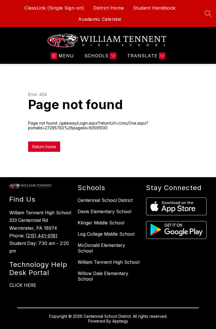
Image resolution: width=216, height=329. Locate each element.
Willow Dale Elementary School (103, 276)
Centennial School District (105, 200)
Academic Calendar (100, 19)
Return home (44, 146)
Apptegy (120, 321)
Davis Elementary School (104, 211)
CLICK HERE (22, 285)
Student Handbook (154, 8)
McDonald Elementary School (101, 248)
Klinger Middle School (101, 223)
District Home (108, 8)
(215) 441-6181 (41, 235)
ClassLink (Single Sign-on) (54, 8)
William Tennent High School (109, 262)
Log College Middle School (106, 234)
